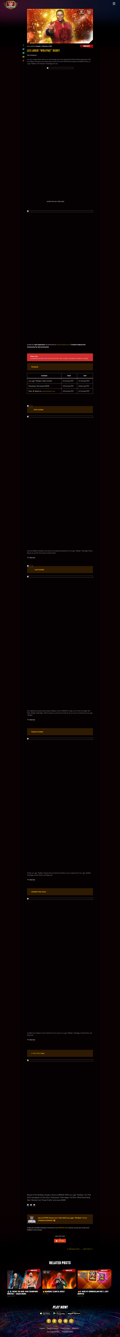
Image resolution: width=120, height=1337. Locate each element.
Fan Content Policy (53, 1332)
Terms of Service (52, 1328)
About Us (75, 1328)
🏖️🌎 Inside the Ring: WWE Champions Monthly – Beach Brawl (22, 1292)
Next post (87, 1249)
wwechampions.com (63, 344)
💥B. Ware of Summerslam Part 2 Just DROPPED (93, 1292)
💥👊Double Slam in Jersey (53, 1291)
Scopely (38, 46)
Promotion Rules (67, 1332)
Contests (86, 46)
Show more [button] (32, 557)
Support (42, 1328)
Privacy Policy (65, 1328)
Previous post (74, 1249)
